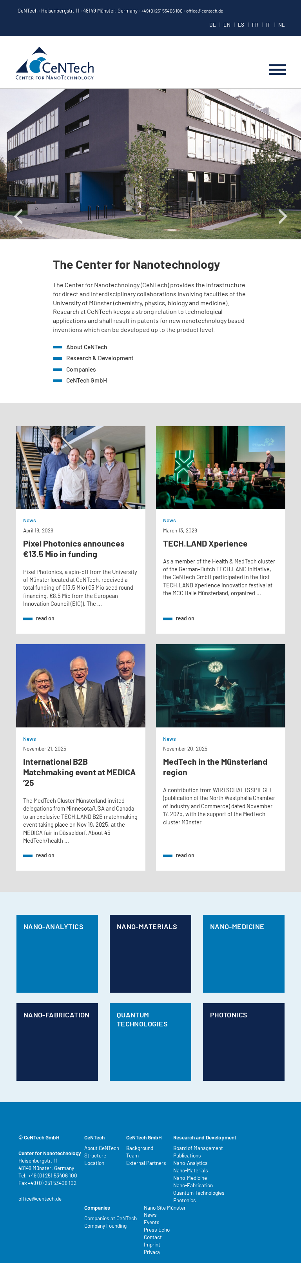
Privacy (152, 1251)
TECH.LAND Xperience (205, 543)
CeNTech (54, 64)
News (29, 520)
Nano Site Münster (165, 1207)
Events (152, 1222)
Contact (153, 1237)
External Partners (146, 1162)
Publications (187, 1155)
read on (45, 618)
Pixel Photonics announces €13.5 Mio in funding (74, 548)
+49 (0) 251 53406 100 (162, 10)
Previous (12, 93)
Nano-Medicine (237, 926)
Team (132, 1155)
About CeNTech (86, 346)
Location (94, 1162)
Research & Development (100, 357)
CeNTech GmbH (86, 380)
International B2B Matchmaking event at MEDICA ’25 (79, 771)
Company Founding (105, 1225)
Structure (95, 1155)
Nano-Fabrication (57, 1014)
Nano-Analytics (53, 926)
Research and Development (204, 1137)
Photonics (229, 1014)
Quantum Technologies (142, 1019)
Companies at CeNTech (110, 1218)
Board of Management (198, 1148)
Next (277, 93)
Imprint (152, 1244)
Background (139, 1148)
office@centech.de (204, 10)
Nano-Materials (147, 926)
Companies (81, 369)
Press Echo (157, 1229)
